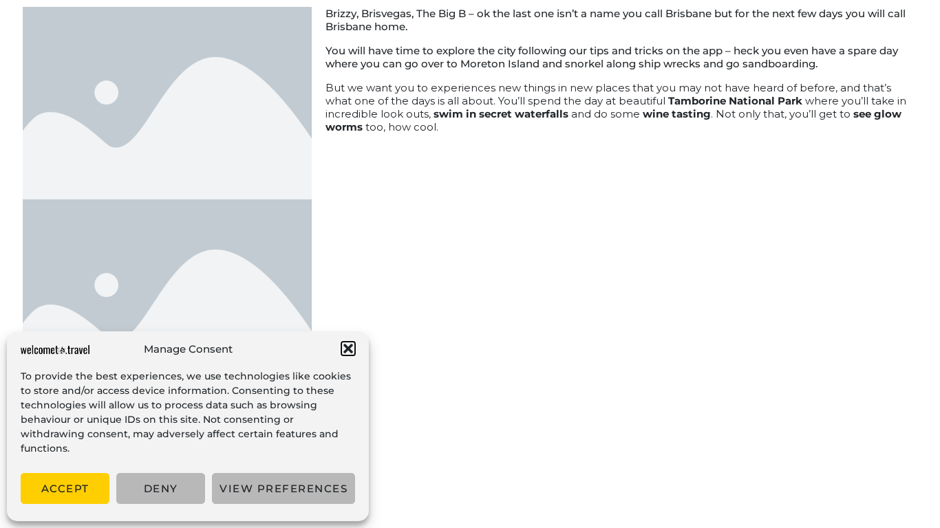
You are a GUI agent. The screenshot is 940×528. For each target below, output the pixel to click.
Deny (161, 488)
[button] (348, 348)
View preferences (284, 488)
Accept (65, 488)
